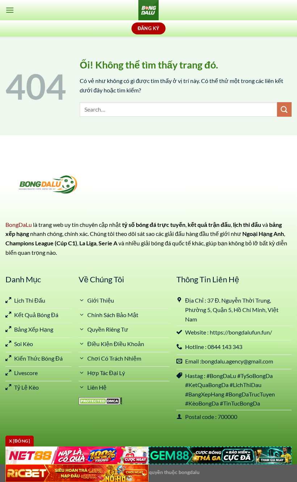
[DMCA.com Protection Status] (100, 400)
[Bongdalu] (148, 10)
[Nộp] (284, 109)
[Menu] (9, 10)
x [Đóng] (19, 441)
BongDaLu (18, 224)
